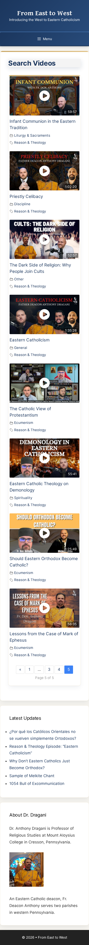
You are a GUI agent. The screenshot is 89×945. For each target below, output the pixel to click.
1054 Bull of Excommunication (36, 783)
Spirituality (23, 498)
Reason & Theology (30, 142)
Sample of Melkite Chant (31, 775)
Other (19, 279)
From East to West (44, 13)
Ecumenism (23, 422)
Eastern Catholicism (30, 340)
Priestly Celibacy (26, 196)
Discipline (22, 204)
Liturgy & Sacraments (32, 135)
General (20, 348)
